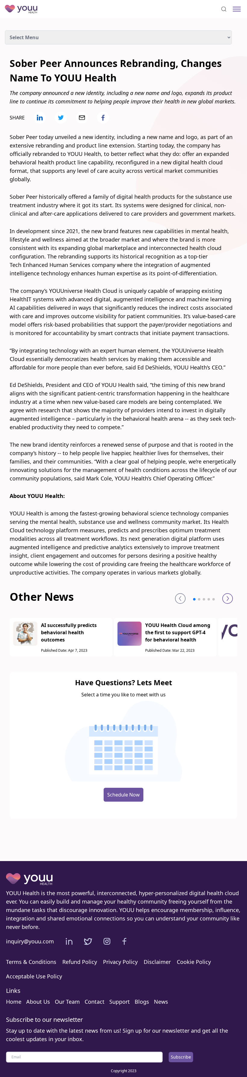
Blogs (142, 1001)
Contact (95, 1001)
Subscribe (181, 1057)
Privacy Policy (120, 961)
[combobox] (223, 9)
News (161, 1001)
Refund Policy (79, 961)
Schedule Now (123, 794)
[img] (236, 9)
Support (119, 1001)
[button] (194, 599)
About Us (38, 1001)
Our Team (67, 1001)
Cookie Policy (194, 961)
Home (13, 1001)
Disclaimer (157, 961)
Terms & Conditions (31, 961)
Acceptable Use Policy (34, 976)
